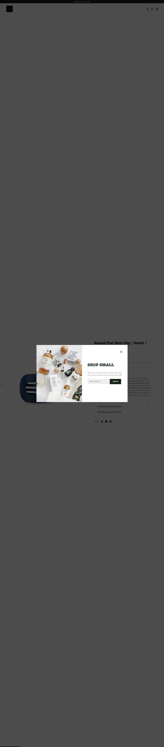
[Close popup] (121, 352)
